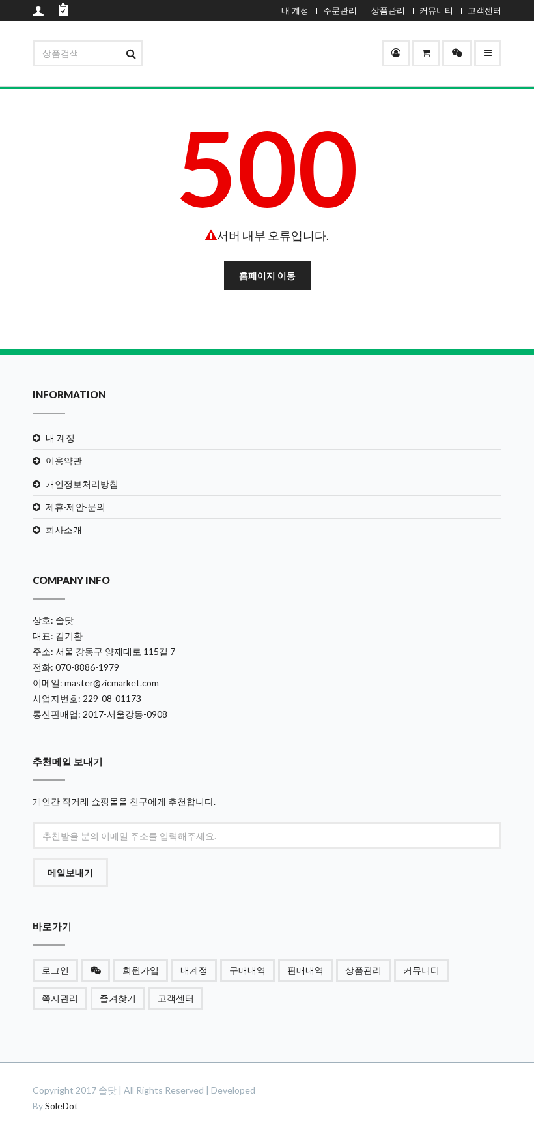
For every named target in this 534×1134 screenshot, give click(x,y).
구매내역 (247, 970)
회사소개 (64, 529)
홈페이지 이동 (267, 275)
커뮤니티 (436, 10)
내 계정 (295, 10)
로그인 (55, 970)
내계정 (194, 970)
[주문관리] (426, 53)
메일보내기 (70, 872)
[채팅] (457, 53)
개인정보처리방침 (82, 483)
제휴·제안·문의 (75, 506)
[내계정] (396, 53)
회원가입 (140, 970)
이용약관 (64, 460)
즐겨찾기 (118, 998)
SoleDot (61, 1105)
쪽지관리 (60, 998)
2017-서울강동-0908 (125, 714)
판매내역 (305, 970)
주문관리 (340, 10)
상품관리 (388, 10)
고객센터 (484, 10)
